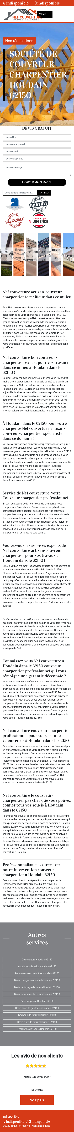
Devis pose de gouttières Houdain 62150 (37, 1008)
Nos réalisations (19, 41)
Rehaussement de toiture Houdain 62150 (37, 973)
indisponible (17, 3)
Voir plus (37, 1100)
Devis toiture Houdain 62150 (37, 959)
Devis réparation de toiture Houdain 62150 (37, 994)
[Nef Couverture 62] (23, 14)
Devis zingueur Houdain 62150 (37, 1001)
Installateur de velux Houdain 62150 (37, 966)
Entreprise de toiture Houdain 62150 (37, 1029)
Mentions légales (41, 1125)
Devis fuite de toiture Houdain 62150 (37, 1022)
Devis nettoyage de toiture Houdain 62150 (37, 987)
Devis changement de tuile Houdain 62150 (37, 980)
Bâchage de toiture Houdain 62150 (37, 1015)
